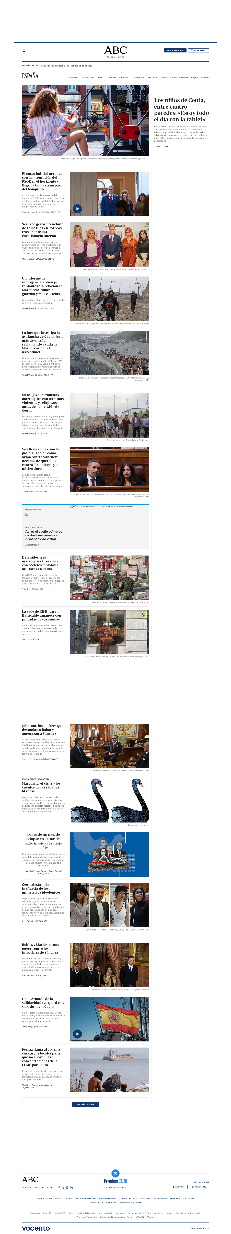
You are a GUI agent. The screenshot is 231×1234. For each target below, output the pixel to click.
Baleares (205, 77)
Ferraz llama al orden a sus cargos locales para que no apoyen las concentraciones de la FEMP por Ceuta (41, 1057)
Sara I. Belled (55, 871)
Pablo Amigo (28, 1026)
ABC (24, 639)
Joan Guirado (28, 921)
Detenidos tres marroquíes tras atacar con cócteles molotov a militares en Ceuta (41, 563)
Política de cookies (108, 1198)
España (30, 76)
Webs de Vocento (198, 1228)
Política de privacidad (86, 1198)
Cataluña (112, 77)
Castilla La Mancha (179, 77)
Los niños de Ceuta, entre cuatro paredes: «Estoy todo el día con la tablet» (181, 109)
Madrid (101, 77)
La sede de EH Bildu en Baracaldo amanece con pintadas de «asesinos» (41, 615)
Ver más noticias (85, 1104)
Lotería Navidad (105, 1213)
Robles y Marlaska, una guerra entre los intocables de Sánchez (40, 948)
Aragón (194, 77)
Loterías (168, 1213)
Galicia (164, 77)
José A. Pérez (29, 779)
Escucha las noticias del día (188, 1213)
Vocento (40, 1198)
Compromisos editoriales (130, 1202)
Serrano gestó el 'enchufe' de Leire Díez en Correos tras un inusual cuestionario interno (43, 230)
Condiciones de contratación (102, 1202)
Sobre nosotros (54, 1198)
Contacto (68, 1198)
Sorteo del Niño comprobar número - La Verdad (122, 1217)
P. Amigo (26, 589)
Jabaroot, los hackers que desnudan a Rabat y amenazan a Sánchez (42, 730)
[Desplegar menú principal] (24, 50)
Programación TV (136, 1213)
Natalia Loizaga (161, 146)
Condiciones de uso (129, 1198)
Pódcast (150, 1217)
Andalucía (123, 77)
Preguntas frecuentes (87, 1217)
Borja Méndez (28, 308)
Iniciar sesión (200, 50)
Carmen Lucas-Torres (32, 212)
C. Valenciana (138, 77)
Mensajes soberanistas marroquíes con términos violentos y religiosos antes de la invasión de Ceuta (43, 403)
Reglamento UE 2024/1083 (182, 1198)
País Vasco (152, 77)
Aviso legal (146, 1198)
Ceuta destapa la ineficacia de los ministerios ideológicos (41, 888)
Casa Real (73, 77)
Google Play (200, 1186)
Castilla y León (88, 77)
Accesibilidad (160, 1198)
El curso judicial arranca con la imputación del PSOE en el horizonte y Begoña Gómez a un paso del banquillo (42, 181)
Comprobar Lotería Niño (41, 1213)
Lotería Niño (60, 1213)
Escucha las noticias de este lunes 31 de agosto (66, 65)
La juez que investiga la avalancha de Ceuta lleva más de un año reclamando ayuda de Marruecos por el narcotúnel (42, 342)
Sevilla (121, 56)
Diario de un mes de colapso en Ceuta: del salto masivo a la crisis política (43, 841)
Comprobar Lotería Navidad (82, 1213)
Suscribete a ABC (175, 50)
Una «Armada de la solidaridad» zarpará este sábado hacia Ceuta (43, 1003)
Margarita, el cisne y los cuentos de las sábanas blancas (41, 787)
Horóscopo (120, 1213)
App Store (180, 1186)
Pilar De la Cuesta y (31, 1085)
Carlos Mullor (28, 491)
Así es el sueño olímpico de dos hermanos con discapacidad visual (43, 535)
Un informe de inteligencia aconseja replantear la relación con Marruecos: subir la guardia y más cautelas (43, 286)
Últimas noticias (154, 1213)
